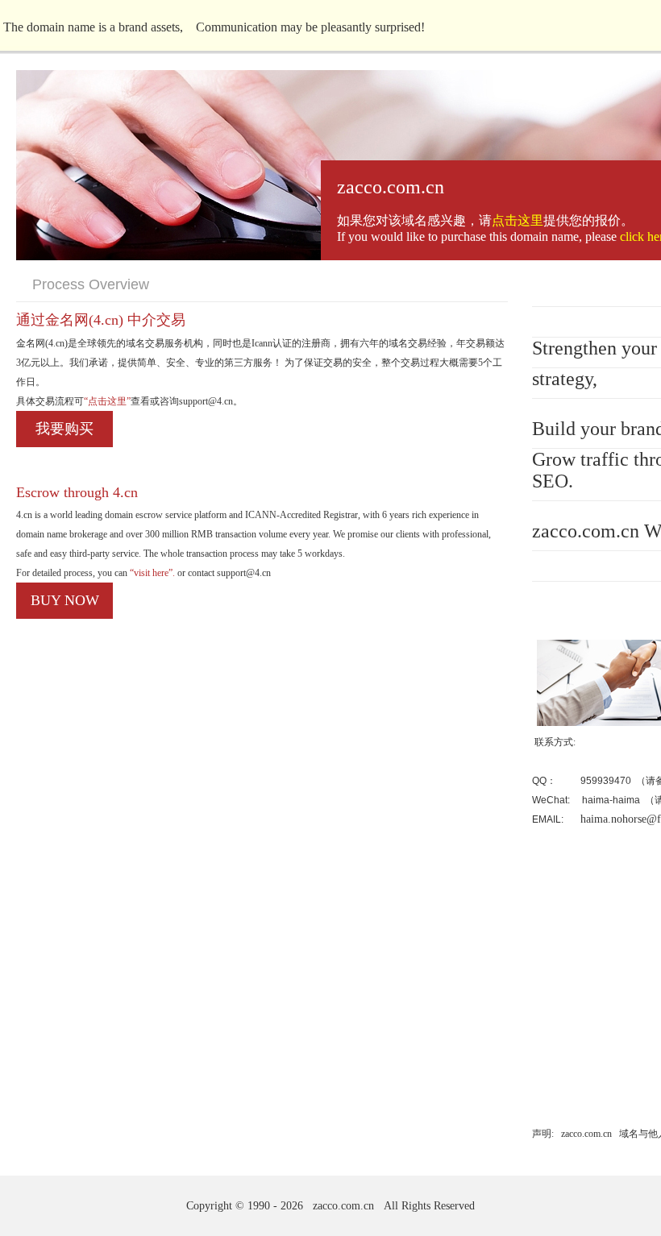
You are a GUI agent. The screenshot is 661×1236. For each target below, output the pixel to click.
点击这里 (517, 220)
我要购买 (64, 429)
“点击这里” (107, 401)
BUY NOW (65, 600)
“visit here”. (151, 573)
